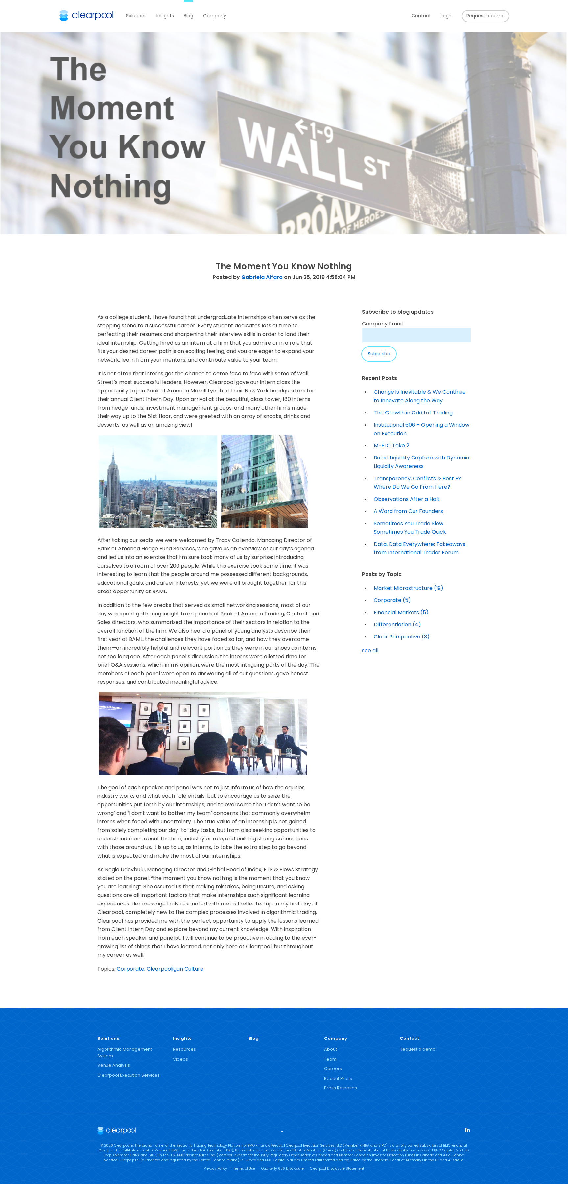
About (330, 1049)
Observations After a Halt (407, 499)
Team (330, 1059)
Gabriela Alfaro (262, 277)
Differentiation (397, 624)
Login (447, 15)
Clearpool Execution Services (128, 1075)
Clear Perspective (402, 636)
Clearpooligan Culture (175, 968)
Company (214, 15)
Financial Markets (401, 612)
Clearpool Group (86, 15)
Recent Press (338, 1078)
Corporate (130, 968)
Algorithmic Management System (124, 1052)
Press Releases (340, 1088)
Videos (180, 1059)
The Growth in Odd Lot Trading (413, 412)
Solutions (136, 15)
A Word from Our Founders (408, 511)
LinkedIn (467, 1130)
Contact (421, 15)
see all (370, 650)
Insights (165, 15)
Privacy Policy (215, 1168)
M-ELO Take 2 (391, 445)
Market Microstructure (408, 588)
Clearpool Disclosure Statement (337, 1168)
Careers (333, 1068)
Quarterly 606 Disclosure (282, 1168)
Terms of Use (244, 1168)
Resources (184, 1049)
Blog (188, 15)
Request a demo (485, 15)
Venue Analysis (113, 1065)
